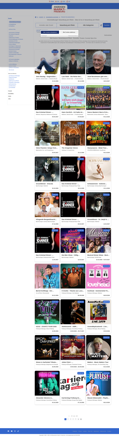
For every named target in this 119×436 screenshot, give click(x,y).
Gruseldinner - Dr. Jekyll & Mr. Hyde (98, 220)
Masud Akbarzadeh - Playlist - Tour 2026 (98, 398)
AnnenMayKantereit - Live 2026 (97, 327)
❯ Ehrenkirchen (12, 84)
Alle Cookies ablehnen (69, 32)
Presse (80, 431)
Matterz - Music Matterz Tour (97, 362)
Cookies (109, 431)
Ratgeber (75, 431)
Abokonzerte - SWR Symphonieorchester (69, 327)
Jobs (9, 98)
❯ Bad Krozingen (13, 77)
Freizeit (10, 91)
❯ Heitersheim (12, 85)
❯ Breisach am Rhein (14, 80)
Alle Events (11, 70)
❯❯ (81, 419)
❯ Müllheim (11, 79)
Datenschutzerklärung (73, 35)
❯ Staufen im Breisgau (14, 82)
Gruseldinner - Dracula (44, 184)
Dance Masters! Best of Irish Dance (97, 112)
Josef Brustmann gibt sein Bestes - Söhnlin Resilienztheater (97, 77)
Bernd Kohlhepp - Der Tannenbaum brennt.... (44, 291)
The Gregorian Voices (70, 148)
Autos (9, 96)
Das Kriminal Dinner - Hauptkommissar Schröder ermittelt (46, 255)
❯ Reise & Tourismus (14, 67)
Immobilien (11, 93)
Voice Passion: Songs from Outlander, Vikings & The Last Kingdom (47, 148)
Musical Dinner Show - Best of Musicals (97, 255)
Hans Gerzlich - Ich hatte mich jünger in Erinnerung (73, 112)
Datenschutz (103, 431)
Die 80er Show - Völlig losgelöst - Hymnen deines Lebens (72, 255)
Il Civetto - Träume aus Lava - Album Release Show (72, 291)
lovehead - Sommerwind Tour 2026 (98, 291)
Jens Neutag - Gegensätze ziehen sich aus (45, 77)
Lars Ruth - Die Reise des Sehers (71, 77)
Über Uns (90, 431)
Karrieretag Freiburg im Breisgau (70, 398)
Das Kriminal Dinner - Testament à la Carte (70, 184)
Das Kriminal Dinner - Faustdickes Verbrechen (71, 220)
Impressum (96, 431)
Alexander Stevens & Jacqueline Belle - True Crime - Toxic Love (47, 398)
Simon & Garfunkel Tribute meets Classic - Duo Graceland (46, 362)
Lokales (85, 431)
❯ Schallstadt (12, 87)
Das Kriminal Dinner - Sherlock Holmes (44, 112)
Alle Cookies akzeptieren (50, 32)
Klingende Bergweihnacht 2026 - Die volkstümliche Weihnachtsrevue (45, 220)
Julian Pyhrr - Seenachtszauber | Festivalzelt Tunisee (69, 362)
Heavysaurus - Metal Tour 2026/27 (96, 148)
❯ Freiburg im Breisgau (14, 75)
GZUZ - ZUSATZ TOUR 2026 (46, 326)
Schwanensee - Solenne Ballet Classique (96, 184)
